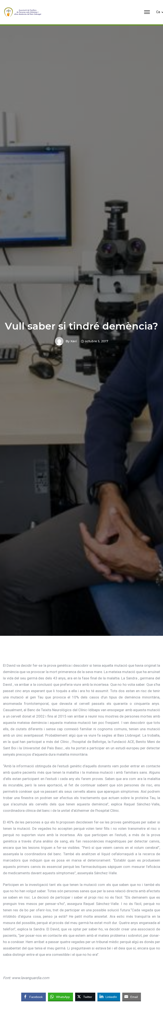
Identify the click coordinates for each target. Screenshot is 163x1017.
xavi (73, 341)
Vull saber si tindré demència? (81, 326)
